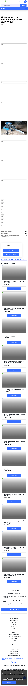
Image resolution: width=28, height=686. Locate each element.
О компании (14, 616)
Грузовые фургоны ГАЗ (14, 649)
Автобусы (14, 640)
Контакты (14, 624)
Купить (11, 250)
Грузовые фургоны (14, 646)
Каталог (14, 632)
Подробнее (14, 288)
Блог (14, 628)
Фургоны (14, 644)
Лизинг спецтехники (14, 620)
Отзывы (14, 622)
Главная (3, 13)
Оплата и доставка (14, 618)
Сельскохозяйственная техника (14, 636)
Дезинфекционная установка (14, 655)
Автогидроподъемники (14, 634)
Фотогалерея (14, 626)
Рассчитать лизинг (11, 254)
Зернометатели (9, 13)
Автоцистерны (14, 638)
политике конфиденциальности (12, 675)
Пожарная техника (14, 653)
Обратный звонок (25, 1)
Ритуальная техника (14, 651)
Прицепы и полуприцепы (14, 642)
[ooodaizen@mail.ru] (22, 1)
